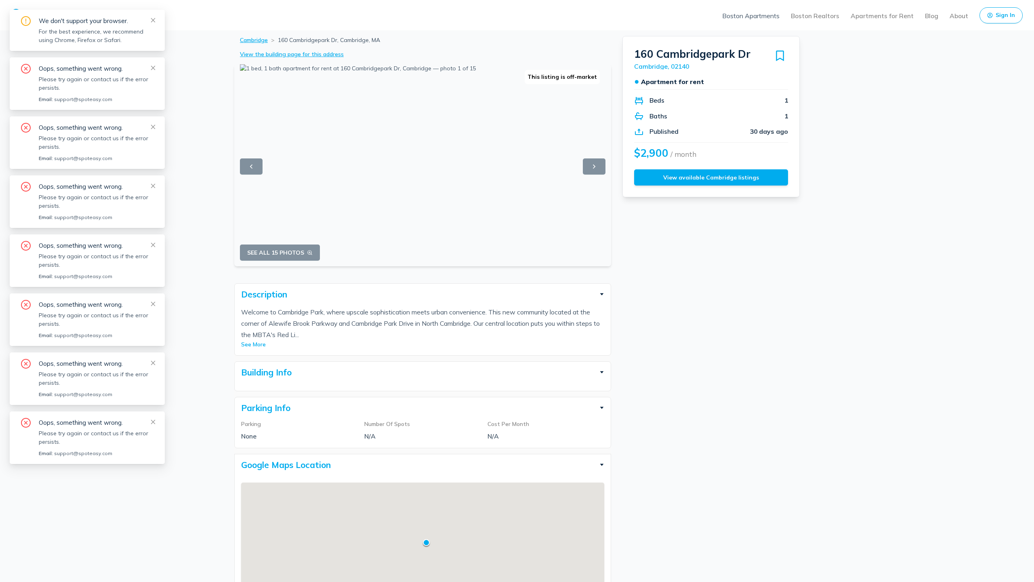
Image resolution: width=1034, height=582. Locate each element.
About (959, 16)
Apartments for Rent (882, 16)
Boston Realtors (815, 16)
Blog (931, 16)
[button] (423, 294)
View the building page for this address (292, 54)
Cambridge (254, 40)
